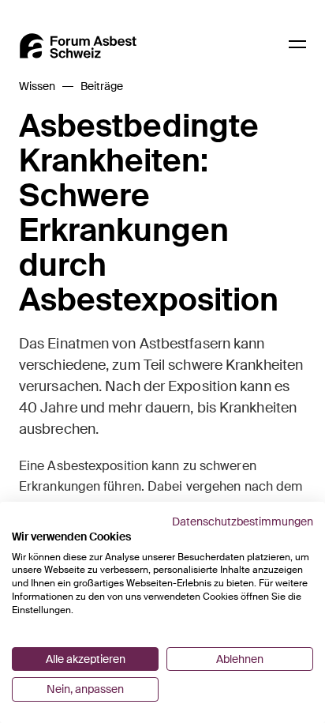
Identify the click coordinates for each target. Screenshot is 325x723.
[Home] (78, 45)
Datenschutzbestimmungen (242, 521)
